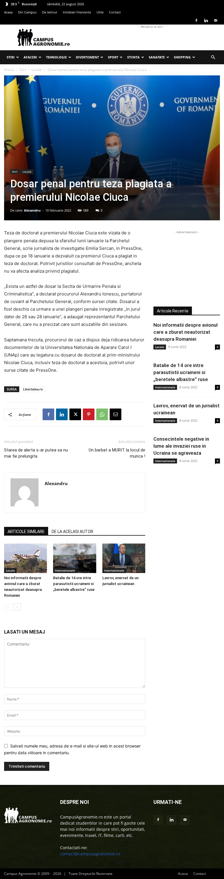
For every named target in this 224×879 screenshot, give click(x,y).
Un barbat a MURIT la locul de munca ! (117, 453)
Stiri (11, 57)
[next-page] (17, 607)
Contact (115, 12)
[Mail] (215, 20)
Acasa (8, 12)
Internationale (65, 570)
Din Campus (27, 12)
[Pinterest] (88, 414)
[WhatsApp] (102, 414)
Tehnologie (56, 57)
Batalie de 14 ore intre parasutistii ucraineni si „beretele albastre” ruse (73, 584)
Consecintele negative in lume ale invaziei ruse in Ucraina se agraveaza (181, 446)
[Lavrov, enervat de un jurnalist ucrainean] (123, 558)
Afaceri (30, 57)
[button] (213, 57)
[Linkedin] (206, 20)
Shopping (182, 57)
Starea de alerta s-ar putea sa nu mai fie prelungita (36, 453)
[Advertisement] (151, 37)
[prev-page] (7, 607)
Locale (37, 69)
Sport (113, 57)
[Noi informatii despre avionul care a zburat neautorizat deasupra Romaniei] (25, 558)
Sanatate (157, 57)
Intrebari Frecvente (77, 12)
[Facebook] (196, 20)
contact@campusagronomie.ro (90, 853)
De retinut (49, 12)
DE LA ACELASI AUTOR (72, 531)
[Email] (115, 414)
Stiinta (133, 57)
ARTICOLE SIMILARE (26, 531)
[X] (75, 414)
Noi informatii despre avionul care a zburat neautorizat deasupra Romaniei (185, 332)
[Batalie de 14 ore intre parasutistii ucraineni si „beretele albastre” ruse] (74, 558)
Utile (100, 12)
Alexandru (32, 210)
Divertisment (87, 57)
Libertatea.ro (33, 389)
